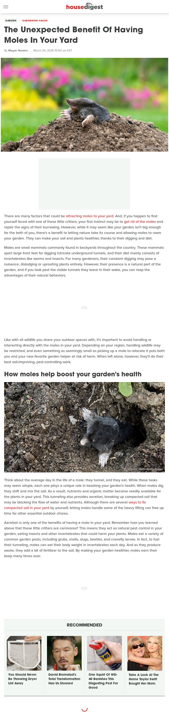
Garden (10, 20)
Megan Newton (18, 50)
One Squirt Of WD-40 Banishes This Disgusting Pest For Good (103, 681)
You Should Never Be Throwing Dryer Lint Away (22, 679)
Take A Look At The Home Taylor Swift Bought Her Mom (144, 679)
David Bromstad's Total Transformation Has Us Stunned (64, 679)
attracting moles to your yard (89, 216)
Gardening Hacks (35, 20)
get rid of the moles (140, 221)
